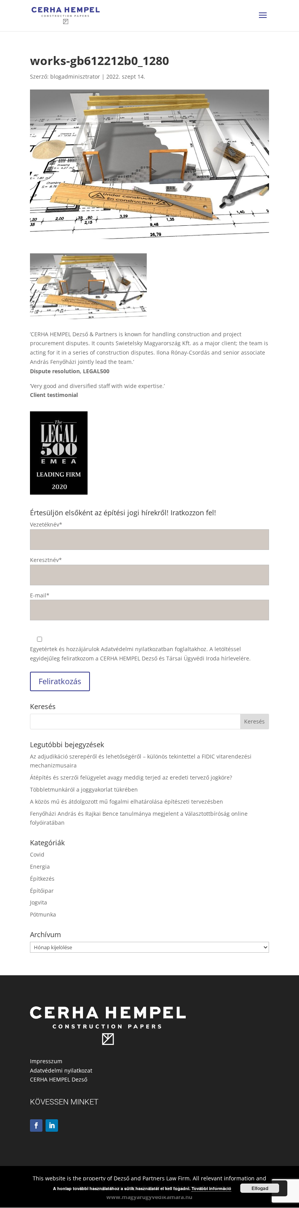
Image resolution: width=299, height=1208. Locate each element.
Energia (40, 866)
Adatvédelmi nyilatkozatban (137, 649)
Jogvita (38, 902)
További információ (211, 1188)
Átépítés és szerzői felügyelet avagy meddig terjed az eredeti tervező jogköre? (131, 777)
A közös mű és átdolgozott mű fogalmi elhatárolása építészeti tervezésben (126, 801)
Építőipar (42, 890)
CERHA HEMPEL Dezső (58, 1079)
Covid (37, 854)
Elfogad (260, 1188)
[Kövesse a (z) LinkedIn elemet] (52, 1125)
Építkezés (42, 878)
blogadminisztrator (75, 76)
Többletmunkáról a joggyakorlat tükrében (84, 789)
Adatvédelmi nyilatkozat (61, 1070)
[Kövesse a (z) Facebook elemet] (36, 1125)
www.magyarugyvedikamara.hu (149, 1197)
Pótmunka (43, 914)
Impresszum (46, 1061)
